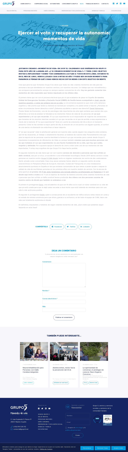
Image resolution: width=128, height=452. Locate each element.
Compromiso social (41, 3)
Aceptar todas (118, 448)
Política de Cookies (46, 449)
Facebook (58, 226)
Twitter (72, 226)
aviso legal (79, 427)
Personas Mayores (30, 10)
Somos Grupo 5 (44, 414)
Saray (41, 185)
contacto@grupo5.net (20, 429)
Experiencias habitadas (61, 382)
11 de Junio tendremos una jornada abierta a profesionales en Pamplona (72, 172)
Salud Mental (12, 10)
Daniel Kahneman (96, 108)
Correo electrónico (50, 298)
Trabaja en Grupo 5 (92, 3)
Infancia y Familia (98, 10)
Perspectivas (93, 382)
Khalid (42, 195)
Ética (85, 382)
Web (44, 306)
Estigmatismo (55, 3)
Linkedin (86, 226)
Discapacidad (116, 10)
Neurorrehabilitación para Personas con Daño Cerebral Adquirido (33, 370)
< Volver (64, 26)
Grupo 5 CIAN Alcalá (49, 158)
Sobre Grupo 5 (26, 3)
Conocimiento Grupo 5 (70, 3)
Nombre (45, 290)
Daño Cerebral (49, 10)
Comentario (46, 262)
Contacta (105, 3)
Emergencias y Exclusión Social (73, 10)
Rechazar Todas (102, 448)
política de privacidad (72, 430)
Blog (81, 3)
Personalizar (87, 448)
